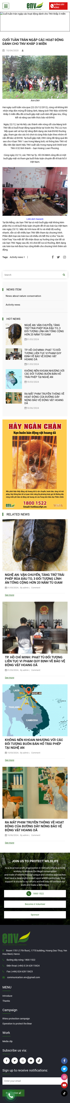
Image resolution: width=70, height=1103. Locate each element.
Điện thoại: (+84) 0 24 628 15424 (23, 965)
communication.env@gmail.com (23, 977)
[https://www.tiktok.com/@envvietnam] (39, 1060)
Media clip (7, 1041)
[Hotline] (11, 1095)
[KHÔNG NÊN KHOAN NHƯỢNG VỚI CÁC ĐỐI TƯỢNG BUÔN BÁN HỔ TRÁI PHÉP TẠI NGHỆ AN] (14, 379)
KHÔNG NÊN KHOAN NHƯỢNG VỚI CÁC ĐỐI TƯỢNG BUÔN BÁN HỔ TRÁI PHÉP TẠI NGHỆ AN (44, 373)
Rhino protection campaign (16, 1018)
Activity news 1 (17, 257)
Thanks (6, 1001)
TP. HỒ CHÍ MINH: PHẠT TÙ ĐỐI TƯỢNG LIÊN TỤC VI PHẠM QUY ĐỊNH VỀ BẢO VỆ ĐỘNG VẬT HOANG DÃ (42, 354)
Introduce (7, 996)
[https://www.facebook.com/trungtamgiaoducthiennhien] (6, 1060)
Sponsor (35, 914)
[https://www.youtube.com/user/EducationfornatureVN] (31, 1060)
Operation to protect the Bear (17, 1023)
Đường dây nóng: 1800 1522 (21, 960)
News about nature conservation (23, 296)
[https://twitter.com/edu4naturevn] (14, 1060)
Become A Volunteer (35, 904)
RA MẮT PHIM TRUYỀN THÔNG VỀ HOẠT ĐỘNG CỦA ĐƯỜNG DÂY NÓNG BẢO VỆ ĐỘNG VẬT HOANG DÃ (44, 398)
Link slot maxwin (35, 219)
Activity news (13, 304)
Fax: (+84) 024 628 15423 (20, 971)
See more (9, 595)
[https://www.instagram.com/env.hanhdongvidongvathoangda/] (23, 1060)
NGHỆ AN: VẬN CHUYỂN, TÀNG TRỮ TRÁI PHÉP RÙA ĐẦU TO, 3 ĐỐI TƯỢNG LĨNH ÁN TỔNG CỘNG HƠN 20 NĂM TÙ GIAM (44, 330)
